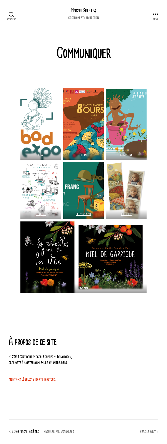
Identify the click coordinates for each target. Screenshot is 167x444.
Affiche (83, 154)
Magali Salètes (83, 10)
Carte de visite (83, 214)
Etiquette (83, 288)
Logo (40, 154)
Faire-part (126, 214)
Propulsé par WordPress (59, 432)
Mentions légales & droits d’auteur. (32, 379)
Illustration (126, 154)
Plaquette (41, 214)
